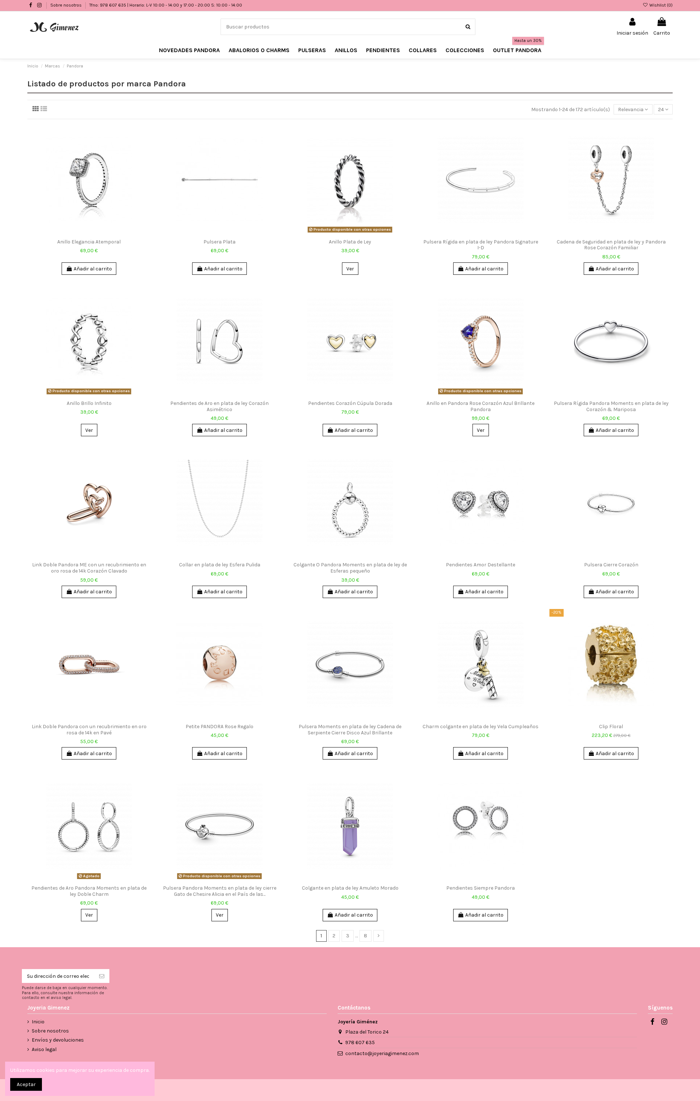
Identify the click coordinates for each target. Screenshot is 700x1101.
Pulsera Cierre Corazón (611, 565)
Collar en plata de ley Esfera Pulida (219, 565)
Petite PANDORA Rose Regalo (219, 726)
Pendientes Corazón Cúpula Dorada (350, 403)
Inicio (38, 1022)
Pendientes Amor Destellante (480, 565)
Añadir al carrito (93, 269)
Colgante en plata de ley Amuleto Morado (350, 888)
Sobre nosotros (66, 5)
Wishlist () (660, 5)
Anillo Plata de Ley (350, 242)
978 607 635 (360, 1042)
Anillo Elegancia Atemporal (89, 242)
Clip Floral (611, 726)
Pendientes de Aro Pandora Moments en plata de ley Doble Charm (89, 891)
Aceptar (26, 1084)
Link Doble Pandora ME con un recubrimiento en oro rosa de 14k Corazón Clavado (89, 568)
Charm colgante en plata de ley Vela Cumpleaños (480, 726)
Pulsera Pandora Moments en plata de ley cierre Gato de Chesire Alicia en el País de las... (219, 891)
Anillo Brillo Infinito (89, 403)
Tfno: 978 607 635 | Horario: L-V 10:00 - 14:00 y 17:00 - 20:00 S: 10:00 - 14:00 (165, 5)
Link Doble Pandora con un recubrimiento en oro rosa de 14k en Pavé (89, 729)
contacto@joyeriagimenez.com (382, 1053)
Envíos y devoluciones (58, 1040)
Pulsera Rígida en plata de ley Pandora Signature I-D (480, 245)
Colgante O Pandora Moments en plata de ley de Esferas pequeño (350, 568)
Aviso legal (44, 1049)
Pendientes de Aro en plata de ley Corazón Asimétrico (219, 406)
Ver (350, 269)
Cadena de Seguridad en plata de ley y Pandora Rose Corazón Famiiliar (611, 245)
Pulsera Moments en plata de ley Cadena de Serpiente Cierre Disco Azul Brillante (350, 729)
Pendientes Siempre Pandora (480, 888)
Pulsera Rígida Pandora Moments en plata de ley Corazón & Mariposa (611, 406)
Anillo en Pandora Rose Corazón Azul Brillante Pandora (480, 406)
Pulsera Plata (219, 242)
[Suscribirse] (101, 976)
